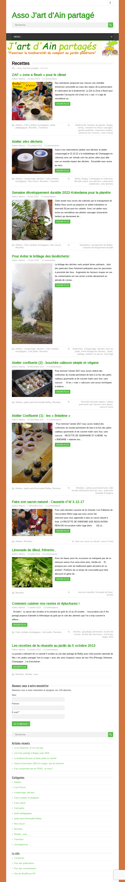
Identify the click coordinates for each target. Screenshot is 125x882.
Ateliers (19, 125)
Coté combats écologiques (36, 125)
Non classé (33, 181)
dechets (77, 631)
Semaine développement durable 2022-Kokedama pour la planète (61, 192)
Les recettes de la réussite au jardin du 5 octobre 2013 (54, 645)
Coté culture (20, 803)
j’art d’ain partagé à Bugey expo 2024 (31, 753)
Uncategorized (21, 844)
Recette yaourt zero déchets (87, 181)
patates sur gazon (94, 354)
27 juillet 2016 (34, 554)
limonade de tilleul (104, 592)
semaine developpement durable (98, 247)
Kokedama (85, 245)
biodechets (78, 349)
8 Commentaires (50, 554)
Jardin (109, 351)
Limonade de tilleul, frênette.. (34, 550)
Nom (14, 695)
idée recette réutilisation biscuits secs (92, 489)
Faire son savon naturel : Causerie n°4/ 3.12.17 (48, 502)
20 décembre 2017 (36, 367)
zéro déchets (107, 184)
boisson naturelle (86, 592)
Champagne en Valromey (100, 178)
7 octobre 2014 (34, 607)
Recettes (33, 127)
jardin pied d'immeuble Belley (37, 402)
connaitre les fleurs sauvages (98, 127)
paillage (80, 354)
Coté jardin (33, 351)
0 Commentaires (49, 79)
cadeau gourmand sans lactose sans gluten (96, 403)
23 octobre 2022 (35, 145)
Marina (22, 79)
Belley (78, 178)
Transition (43, 127)
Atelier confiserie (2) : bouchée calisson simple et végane (55, 362)
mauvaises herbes (103, 130)
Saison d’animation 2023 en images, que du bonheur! (39, 763)
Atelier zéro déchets (27, 141)
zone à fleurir (107, 133)
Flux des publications (24, 863)
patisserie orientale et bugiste (104, 491)
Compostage (90, 349)
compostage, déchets (34, 178)
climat (80, 127)
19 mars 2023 (34, 79)
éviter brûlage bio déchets (93, 351)
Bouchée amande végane (93, 402)
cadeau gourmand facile (96, 488)
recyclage (108, 354)
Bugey (109, 125)
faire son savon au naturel (87, 541)
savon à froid (107, 541)
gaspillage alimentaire (92, 631)
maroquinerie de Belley (101, 245)
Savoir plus (62, 104)
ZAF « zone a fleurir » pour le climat (39, 75)
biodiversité (80, 125)
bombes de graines (96, 125)
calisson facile (106, 407)
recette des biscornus (92, 634)
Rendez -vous (31, 674)
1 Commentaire (48, 260)
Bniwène (80, 488)
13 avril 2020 (33, 260)
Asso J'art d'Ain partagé (53, 15)
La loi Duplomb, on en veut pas (28, 748)
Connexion (19, 858)
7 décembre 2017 (35, 506)
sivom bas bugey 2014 (107, 635)
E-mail (15, 712)
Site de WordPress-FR (24, 873)
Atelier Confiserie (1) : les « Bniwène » (41, 415)
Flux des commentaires (25, 868)
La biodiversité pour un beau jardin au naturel (35, 758)
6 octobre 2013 (34, 650)
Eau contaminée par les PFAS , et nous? (33, 768)
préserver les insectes (89, 133)
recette (110, 595)
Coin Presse (20, 787)
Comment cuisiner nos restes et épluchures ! (46, 603)
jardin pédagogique (23, 813)
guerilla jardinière (86, 130)
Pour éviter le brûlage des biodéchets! (40, 256)
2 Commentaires (48, 196)
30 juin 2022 (33, 196)
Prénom (15, 703)
